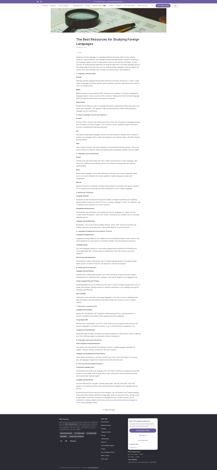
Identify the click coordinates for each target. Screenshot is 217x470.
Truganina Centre (106, 432)
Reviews (73, 441)
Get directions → (133, 447)
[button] (64, 6)
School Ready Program (107, 445)
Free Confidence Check (107, 452)
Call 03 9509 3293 (143, 440)
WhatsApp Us (143, 435)
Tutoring (103, 428)
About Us (103, 442)
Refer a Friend (105, 455)
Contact (103, 449)
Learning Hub (105, 438)
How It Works (105, 422)
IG (61, 441)
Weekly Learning (106, 425)
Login (175, 5)
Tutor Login (104, 459)
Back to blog (110, 410)
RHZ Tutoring (64, 419)
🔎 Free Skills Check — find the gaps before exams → (108, 1)
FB (66, 441)
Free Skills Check (163, 5)
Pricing (103, 435)
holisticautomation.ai (93, 467)
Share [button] (79, 52)
